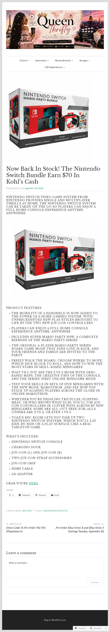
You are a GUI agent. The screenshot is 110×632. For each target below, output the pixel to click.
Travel (23, 60)
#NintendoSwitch (55, 511)
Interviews (40, 60)
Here (33, 483)
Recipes (84, 60)
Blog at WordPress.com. (55, 620)
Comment (94, 582)
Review (27, 511)
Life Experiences (54, 67)
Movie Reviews (63, 60)
